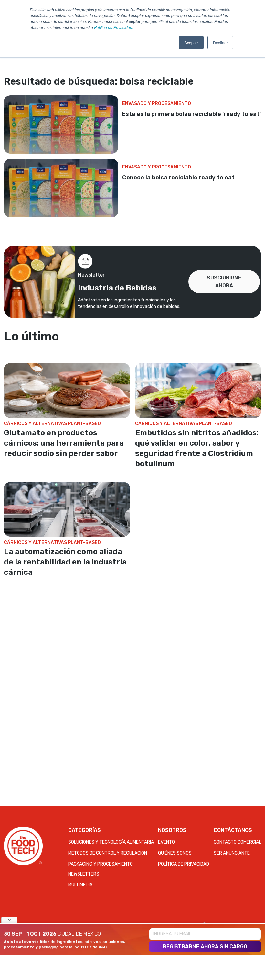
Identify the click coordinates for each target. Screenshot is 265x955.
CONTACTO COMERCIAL (237, 842)
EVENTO (166, 842)
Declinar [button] (220, 42)
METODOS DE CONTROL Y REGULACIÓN (107, 853)
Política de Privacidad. (113, 27)
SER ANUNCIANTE (232, 853)
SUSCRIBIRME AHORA (224, 282)
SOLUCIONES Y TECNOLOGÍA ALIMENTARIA (111, 842)
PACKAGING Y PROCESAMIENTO (100, 864)
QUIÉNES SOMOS (175, 853)
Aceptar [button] (191, 42)
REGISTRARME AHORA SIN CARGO (205, 946)
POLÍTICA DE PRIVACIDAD (183, 864)
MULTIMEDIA (80, 885)
